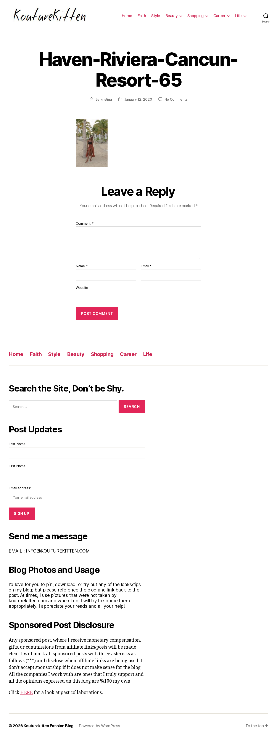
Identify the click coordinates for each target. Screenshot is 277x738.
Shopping (195, 15)
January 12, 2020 (138, 99)
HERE (26, 693)
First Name (17, 466)
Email (146, 266)
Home (127, 15)
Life (238, 15)
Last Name (17, 444)
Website (82, 287)
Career (219, 15)
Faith (142, 15)
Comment (85, 224)
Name (82, 266)
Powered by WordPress (99, 725)
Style (155, 15)
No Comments (175, 99)
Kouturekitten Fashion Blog (49, 725)
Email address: (20, 488)
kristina (106, 99)
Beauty (172, 15)
